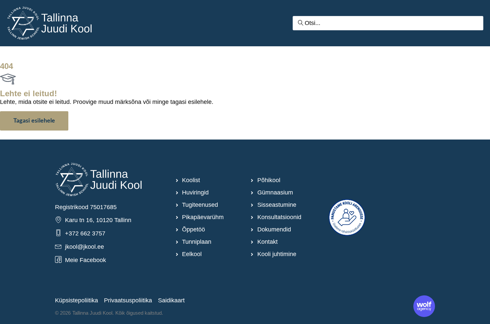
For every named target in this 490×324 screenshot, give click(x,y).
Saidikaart (171, 300)
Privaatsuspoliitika (128, 300)
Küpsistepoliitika (76, 300)
